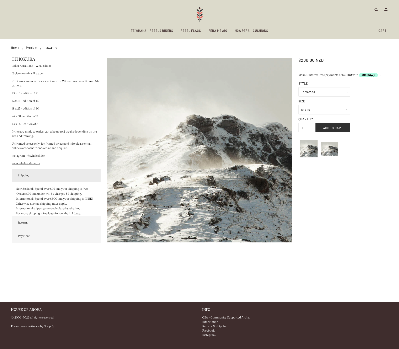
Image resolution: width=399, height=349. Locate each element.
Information (210, 322)
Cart (382, 30)
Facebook (208, 330)
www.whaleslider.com (26, 163)
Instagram (209, 335)
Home (15, 47)
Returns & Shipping (214, 326)
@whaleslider (36, 155)
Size (301, 101)
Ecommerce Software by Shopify (32, 326)
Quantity (304, 119)
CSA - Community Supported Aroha (226, 317)
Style (303, 83)
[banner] (199, 14)
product (32, 47)
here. (77, 213)
